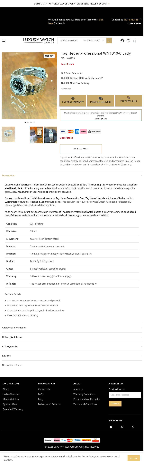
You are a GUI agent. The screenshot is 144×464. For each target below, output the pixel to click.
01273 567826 (131, 19)
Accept (133, 458)
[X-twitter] (122, 426)
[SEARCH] (109, 40)
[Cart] (134, 40)
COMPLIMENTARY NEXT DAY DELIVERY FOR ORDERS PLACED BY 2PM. (72, 3)
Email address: (116, 389)
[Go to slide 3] (31, 122)
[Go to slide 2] (28, 122)
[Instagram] (132, 426)
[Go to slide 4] (33, 122)
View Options (101, 118)
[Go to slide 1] (25, 122)
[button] (3, 40)
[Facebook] (111, 426)
